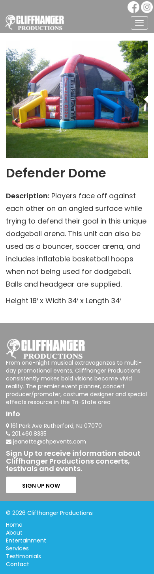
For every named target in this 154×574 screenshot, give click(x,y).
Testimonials (23, 556)
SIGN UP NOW (41, 486)
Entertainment (26, 540)
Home (14, 525)
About (14, 533)
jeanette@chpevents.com (49, 441)
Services (17, 548)
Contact (17, 564)
